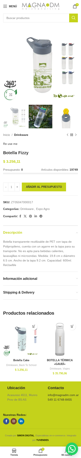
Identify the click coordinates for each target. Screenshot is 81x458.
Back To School (28, 365)
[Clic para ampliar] (11, 95)
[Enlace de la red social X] (25, 216)
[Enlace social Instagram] (14, 421)
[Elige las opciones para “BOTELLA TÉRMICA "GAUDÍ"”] (72, 326)
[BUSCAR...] (73, 18)
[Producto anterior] (67, 135)
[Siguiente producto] (76, 135)
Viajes (66, 368)
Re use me (10, 143)
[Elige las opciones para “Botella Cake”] (33, 326)
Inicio (6, 134)
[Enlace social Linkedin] (35, 216)
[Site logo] (40, 6)
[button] (72, 449)
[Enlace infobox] (20, 394)
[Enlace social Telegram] (41, 216)
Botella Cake (21, 360)
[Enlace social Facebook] (20, 216)
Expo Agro (43, 209)
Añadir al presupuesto (44, 186)
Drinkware (21, 134)
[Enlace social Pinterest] (30, 216)
